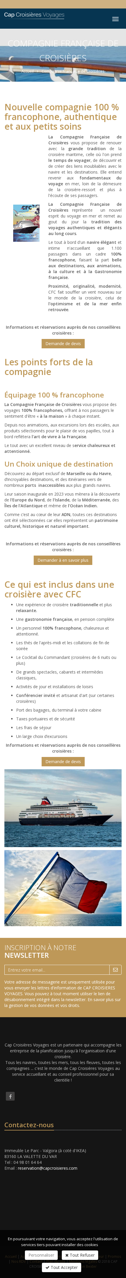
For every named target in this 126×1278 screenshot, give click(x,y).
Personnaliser (41, 1255)
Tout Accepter (64, 1267)
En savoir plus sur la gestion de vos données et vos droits (62, 1002)
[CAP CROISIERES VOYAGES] (33, 14)
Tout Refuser (82, 1255)
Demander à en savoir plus (63, 560)
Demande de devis (63, 343)
